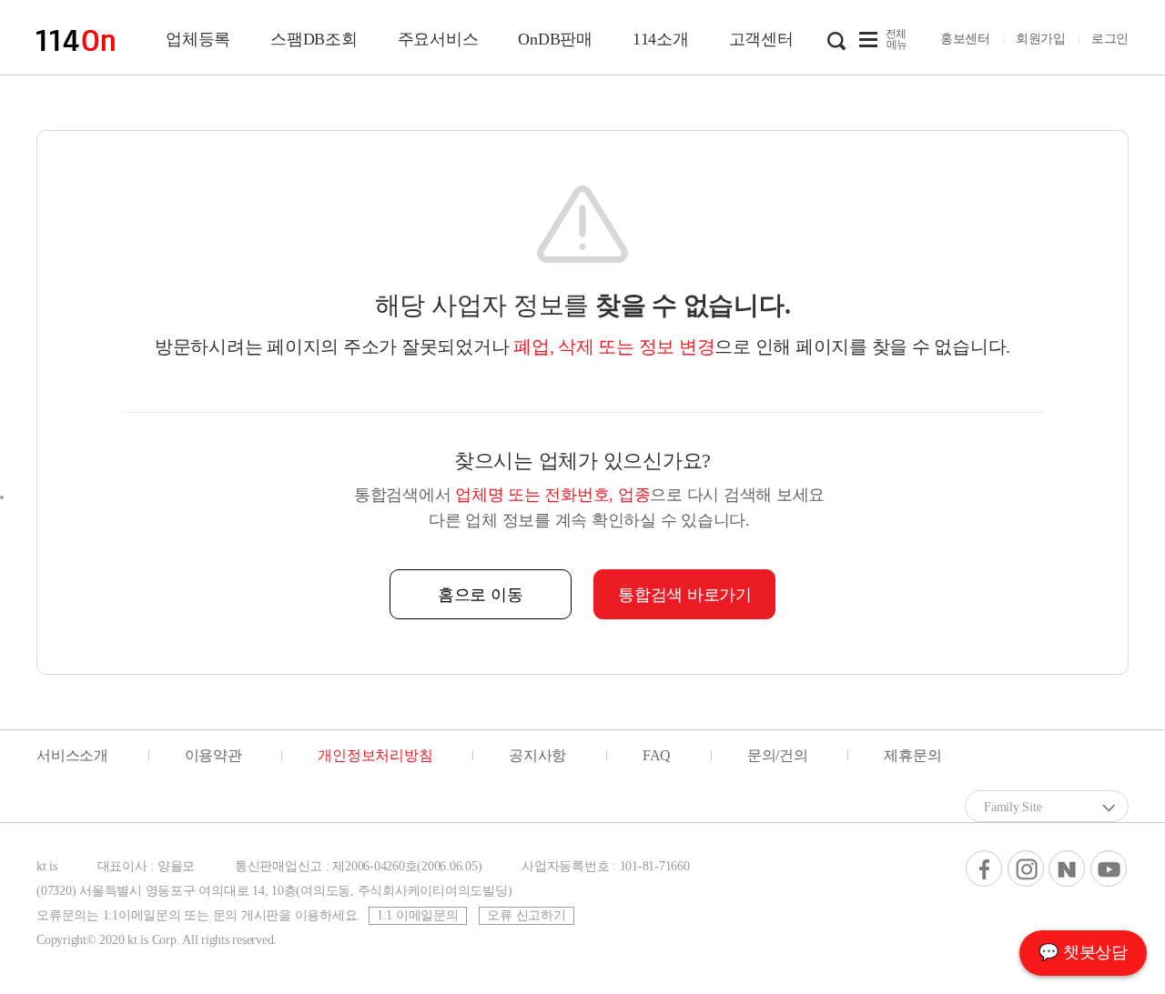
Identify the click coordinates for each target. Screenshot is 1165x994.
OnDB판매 (555, 39)
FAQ (657, 755)
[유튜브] (1108, 868)
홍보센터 (965, 38)
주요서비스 (438, 39)
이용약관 (213, 755)
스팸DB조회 (314, 39)
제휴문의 (912, 755)
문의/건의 (777, 755)
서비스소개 (72, 755)
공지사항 (537, 755)
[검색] (836, 39)
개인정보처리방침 (375, 755)
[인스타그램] (1026, 868)
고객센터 (761, 39)
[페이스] (984, 868)
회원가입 (1041, 38)
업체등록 (198, 39)
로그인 (1110, 38)
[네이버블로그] (1066, 868)
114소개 (661, 39)
